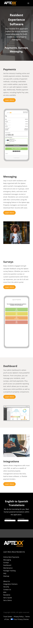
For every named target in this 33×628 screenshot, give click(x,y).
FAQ (4, 573)
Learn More (9, 100)
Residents (6, 595)
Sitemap (6, 576)
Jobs (4, 592)
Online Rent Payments (11, 557)
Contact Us (7, 589)
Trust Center (7, 617)
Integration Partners (10, 584)
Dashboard (7, 565)
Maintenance (8, 568)
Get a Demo (7, 600)
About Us (6, 581)
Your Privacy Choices (21, 619)
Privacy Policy (19, 617)
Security (6, 587)
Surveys (6, 562)
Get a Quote (7, 598)
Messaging (7, 560)
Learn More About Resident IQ (14, 552)
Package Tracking (9, 571)
